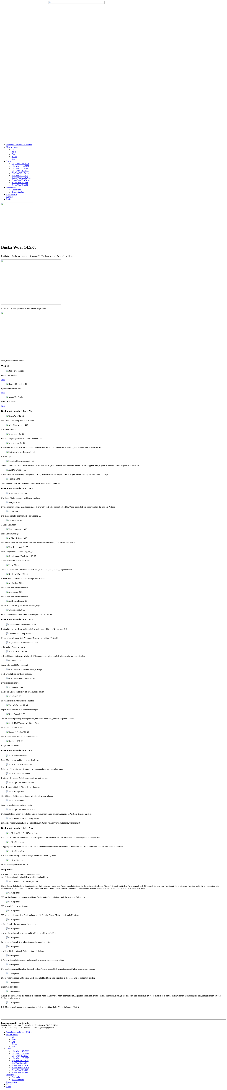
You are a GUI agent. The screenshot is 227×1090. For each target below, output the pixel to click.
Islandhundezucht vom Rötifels (19, 145)
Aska (14, 152)
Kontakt (9, 197)
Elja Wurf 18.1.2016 (20, 173)
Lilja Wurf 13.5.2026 (20, 164)
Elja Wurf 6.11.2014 (20, 175)
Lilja (13, 149)
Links (8, 199)
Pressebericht (11, 194)
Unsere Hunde (12, 147)
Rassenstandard (18, 192)
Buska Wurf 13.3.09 (20, 182)
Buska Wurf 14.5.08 (20, 185)
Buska (14, 156)
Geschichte (16, 190)
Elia (13, 159)
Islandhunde (11, 187)
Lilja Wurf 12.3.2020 (20, 171)
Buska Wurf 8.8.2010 (20, 180)
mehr (3, 379)
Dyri (13, 154)
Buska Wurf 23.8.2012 (21, 178)
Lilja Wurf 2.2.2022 (20, 168)
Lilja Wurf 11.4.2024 (20, 166)
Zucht (8, 161)
